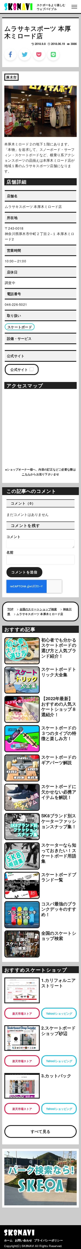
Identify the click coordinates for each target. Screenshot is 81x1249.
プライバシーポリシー (48, 1240)
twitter (25, 54)
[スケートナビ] (18, 6)
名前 (10, 552)
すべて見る (40, 1131)
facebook (10, 54)
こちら (26, 474)
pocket (39, 54)
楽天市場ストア (22, 1013)
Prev (8, 107)
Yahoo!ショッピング (59, 1013)
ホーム (8, 1240)
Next (68, 107)
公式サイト (19, 369)
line (53, 54)
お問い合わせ (23, 1240)
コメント (13, 536)
